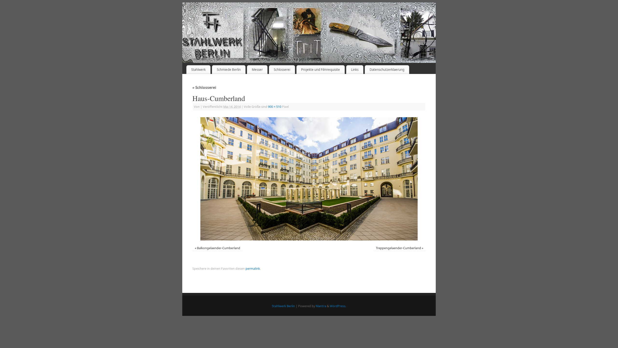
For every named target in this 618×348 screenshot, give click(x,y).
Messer (257, 69)
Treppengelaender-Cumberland (398, 248)
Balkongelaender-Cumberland (218, 248)
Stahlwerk (198, 69)
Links (354, 69)
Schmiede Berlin (229, 69)
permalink (253, 269)
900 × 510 (274, 107)
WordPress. (338, 306)
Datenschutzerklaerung (387, 69)
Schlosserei (282, 69)
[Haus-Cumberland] (309, 178)
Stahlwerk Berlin (283, 306)
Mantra (321, 306)
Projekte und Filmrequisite (320, 69)
